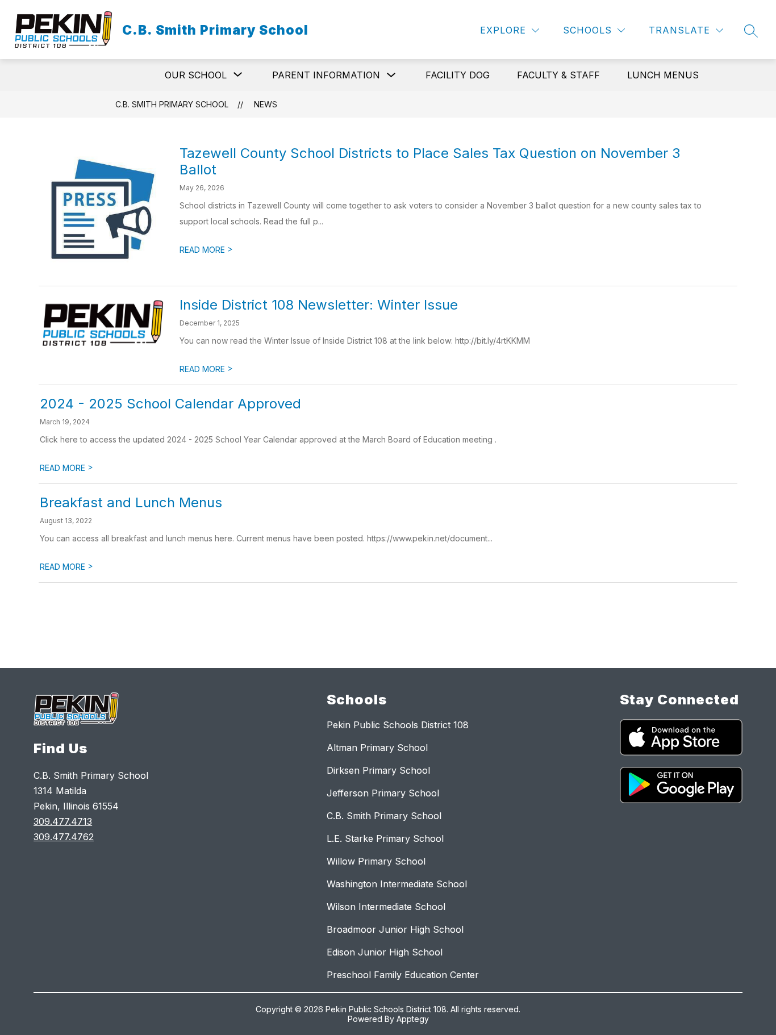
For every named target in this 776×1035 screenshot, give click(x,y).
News (265, 104)
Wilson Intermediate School (386, 906)
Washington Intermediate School (397, 884)
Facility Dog (457, 75)
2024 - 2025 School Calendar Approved (170, 403)
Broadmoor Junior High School (395, 929)
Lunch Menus (663, 75)
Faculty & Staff (558, 75)
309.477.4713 (63, 821)
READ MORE (206, 249)
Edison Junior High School (385, 952)
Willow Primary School (376, 861)
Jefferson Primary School (383, 793)
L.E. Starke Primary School (385, 838)
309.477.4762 (64, 836)
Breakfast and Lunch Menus (131, 502)
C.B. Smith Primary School (171, 104)
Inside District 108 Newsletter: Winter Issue (319, 305)
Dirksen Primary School (378, 770)
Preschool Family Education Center (403, 974)
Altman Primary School (377, 747)
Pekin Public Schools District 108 (398, 725)
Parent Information (326, 75)
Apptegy (413, 1019)
